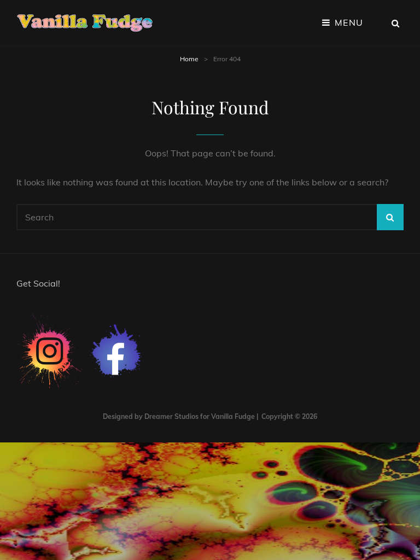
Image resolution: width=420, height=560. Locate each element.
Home (189, 59)
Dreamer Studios (171, 416)
